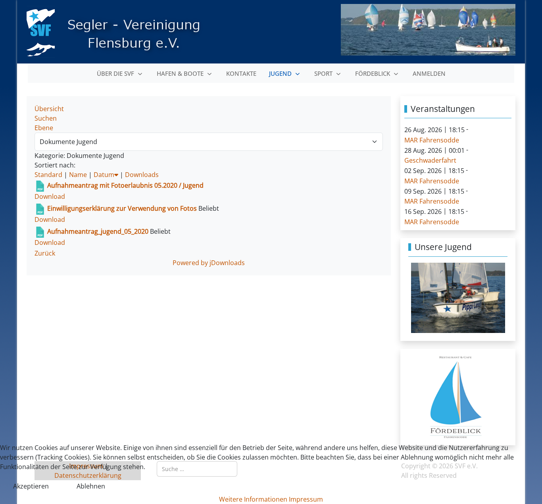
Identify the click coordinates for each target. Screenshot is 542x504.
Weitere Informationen (253, 499)
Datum (104, 174)
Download (50, 196)
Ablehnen (91, 486)
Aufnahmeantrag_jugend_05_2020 (97, 231)
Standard (48, 174)
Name (78, 174)
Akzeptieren (31, 486)
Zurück (45, 253)
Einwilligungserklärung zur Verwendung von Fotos (122, 208)
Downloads (142, 174)
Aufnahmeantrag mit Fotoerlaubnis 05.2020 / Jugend (125, 185)
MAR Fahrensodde (431, 140)
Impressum (306, 499)
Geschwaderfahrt (430, 160)
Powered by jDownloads (209, 262)
